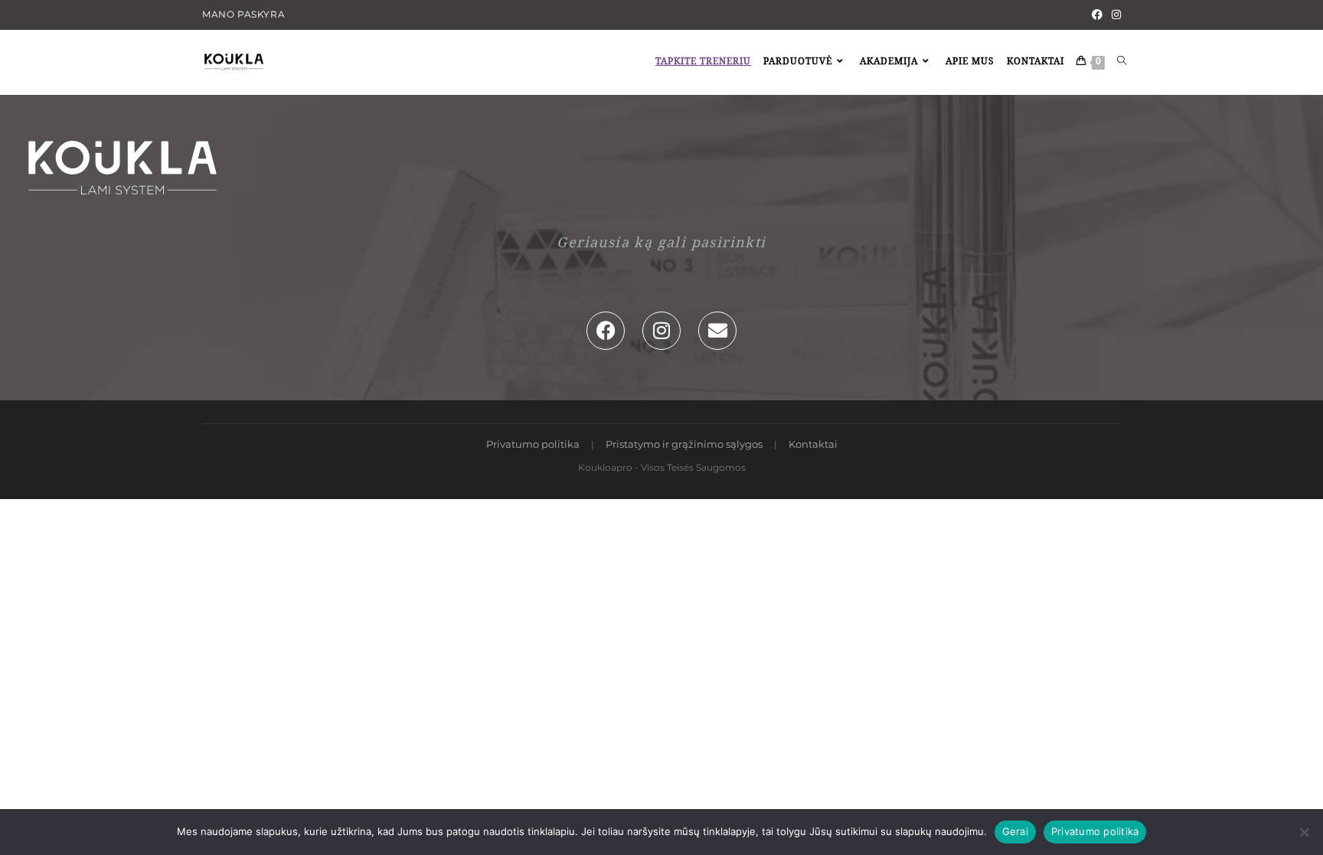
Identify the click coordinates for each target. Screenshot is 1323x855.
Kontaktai (813, 444)
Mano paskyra (243, 14)
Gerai (1015, 831)
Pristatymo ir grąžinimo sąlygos (684, 444)
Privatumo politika (533, 444)
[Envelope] (717, 331)
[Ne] (1304, 832)
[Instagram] (1114, 14)
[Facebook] (1097, 14)
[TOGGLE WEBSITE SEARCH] (1121, 62)
